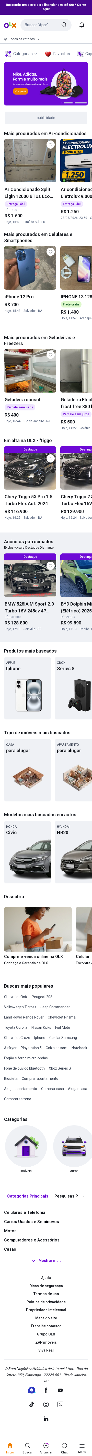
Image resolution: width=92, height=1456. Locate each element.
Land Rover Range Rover (24, 1017)
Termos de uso (46, 1294)
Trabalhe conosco (46, 1326)
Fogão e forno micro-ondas (26, 1058)
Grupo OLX (46, 1334)
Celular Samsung (63, 1038)
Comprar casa (52, 1089)
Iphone (39, 1038)
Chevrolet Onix (16, 997)
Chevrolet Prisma (62, 1017)
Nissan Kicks (41, 1027)
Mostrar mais (50, 1261)
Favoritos (61, 53)
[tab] (27, 1196)
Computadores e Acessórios (32, 1240)
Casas (10, 1249)
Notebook (79, 1048)
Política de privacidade (46, 1302)
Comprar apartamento (40, 1078)
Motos (10, 1230)
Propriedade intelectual (46, 1310)
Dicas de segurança (46, 1286)
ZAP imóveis (46, 1342)
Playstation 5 (31, 1048)
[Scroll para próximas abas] (83, 1196)
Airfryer (10, 1048)
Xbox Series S (60, 1068)
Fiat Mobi (62, 1027)
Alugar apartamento (20, 1089)
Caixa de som (56, 1048)
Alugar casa (77, 1089)
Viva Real (46, 1350)
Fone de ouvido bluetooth (24, 1068)
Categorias (23, 53)
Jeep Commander (55, 1007)
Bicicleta (11, 1078)
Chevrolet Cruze (17, 1038)
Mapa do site (46, 1318)
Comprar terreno (17, 1099)
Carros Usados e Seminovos (31, 1221)
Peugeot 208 (42, 997)
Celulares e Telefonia (24, 1212)
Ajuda (46, 1278)
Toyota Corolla (15, 1027)
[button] (46, 25)
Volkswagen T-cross (20, 1007)
